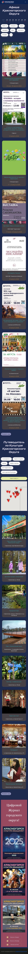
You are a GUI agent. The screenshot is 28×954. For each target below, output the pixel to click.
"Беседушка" (14, 750)
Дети (12, 30)
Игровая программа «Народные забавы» (14, 369)
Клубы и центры (14, 463)
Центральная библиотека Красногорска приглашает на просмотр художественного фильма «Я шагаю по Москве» (14, 420)
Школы (4, 463)
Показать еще (6, 434)
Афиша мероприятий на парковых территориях (14, 177)
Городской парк (14, 610)
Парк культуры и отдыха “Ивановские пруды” (14, 541)
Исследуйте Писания (14, 273)
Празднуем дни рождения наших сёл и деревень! (14, 79)
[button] (10, 497)
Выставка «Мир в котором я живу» (14, 226)
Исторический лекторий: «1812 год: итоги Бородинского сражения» (14, 321)
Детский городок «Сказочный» (14, 576)
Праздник (4, 30)
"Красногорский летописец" (14, 784)
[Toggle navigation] (25, 2)
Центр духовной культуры (9, 472)
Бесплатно (21, 30)
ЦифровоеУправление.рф (21, 951)
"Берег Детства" (14, 716)
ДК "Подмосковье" (7, 467)
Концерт (4, 34)
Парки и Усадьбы (18, 459)
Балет (21, 25)
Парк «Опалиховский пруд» (14, 646)
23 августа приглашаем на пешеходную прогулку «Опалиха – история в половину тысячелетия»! (13, 128)
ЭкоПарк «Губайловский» (14, 681)
